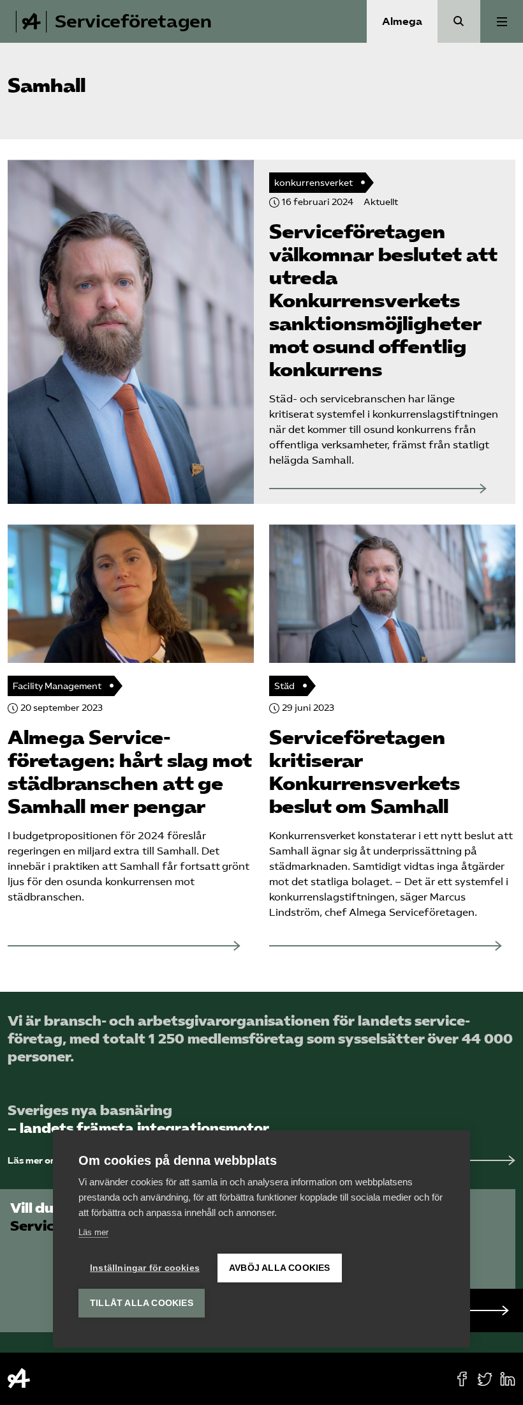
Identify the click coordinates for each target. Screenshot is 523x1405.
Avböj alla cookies (279, 1268)
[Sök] (459, 21)
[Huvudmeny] (501, 21)
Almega (402, 21)
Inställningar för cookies (145, 1268)
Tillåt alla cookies (141, 1303)
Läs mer (93, 1232)
